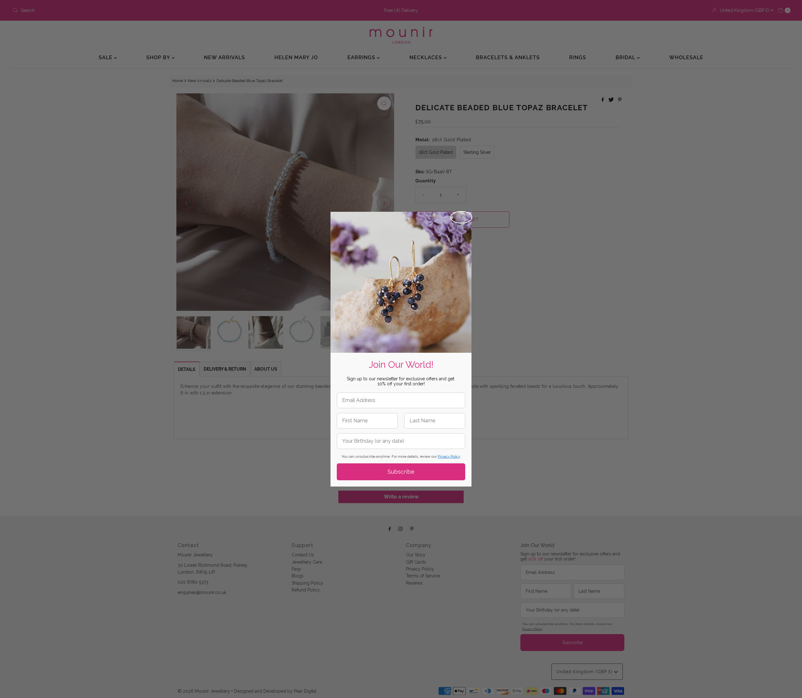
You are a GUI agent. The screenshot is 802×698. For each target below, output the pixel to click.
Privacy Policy (449, 457)
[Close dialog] (461, 217)
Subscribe (401, 471)
